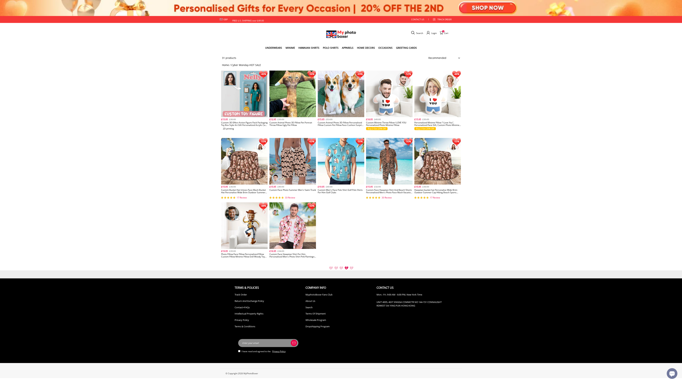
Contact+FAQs (242, 307)
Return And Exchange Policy (249, 301)
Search (309, 307)
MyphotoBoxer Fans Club (318, 294)
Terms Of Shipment (315, 313)
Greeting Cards (406, 47)
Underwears (273, 47)
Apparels (347, 47)
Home (225, 65)
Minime (290, 47)
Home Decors (366, 47)
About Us (310, 301)
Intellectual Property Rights (249, 313)
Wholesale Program (315, 320)
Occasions (385, 47)
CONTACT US (417, 19)
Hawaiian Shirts (308, 47)
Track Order (444, 19)
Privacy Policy (242, 320)
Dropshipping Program (317, 326)
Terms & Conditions (245, 326)
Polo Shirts (331, 47)
